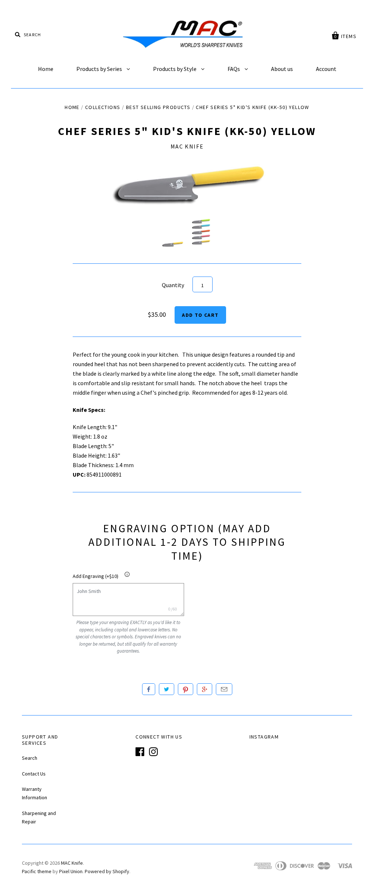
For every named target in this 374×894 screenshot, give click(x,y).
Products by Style (175, 68)
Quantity (173, 285)
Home (45, 68)
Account (326, 68)
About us (282, 68)
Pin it (185, 689)
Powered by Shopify (107, 871)
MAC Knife (187, 146)
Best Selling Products (158, 107)
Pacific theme (36, 871)
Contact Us (34, 773)
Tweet (166, 689)
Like (148, 689)
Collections (102, 107)
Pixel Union (71, 871)
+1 (204, 689)
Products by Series (99, 68)
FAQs (234, 68)
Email (224, 689)
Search (29, 758)
